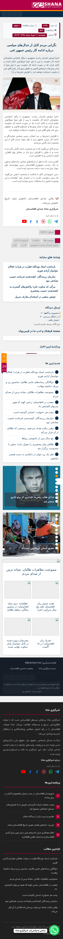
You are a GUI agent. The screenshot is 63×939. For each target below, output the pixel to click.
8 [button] (56, 494)
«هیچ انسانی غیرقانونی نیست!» (38, 548)
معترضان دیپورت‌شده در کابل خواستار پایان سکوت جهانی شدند (18, 643)
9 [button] (56, 497)
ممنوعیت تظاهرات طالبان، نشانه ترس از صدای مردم (31, 571)
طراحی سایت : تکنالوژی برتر (31, 691)
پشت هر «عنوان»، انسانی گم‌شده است (33, 412)
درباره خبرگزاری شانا (47, 668)
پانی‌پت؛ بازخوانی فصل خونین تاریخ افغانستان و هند (30, 825)
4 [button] (56, 479)
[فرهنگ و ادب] (31, 221)
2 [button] (56, 472)
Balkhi (44, 232)
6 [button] (56, 487)
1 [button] (56, 468)
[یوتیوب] (24, 221)
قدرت (23, 245)
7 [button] (56, 490)
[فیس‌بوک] (37, 221)
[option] (31, 488)
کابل (15, 245)
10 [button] (56, 501)
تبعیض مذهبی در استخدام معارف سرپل (35, 296)
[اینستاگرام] (43, 221)
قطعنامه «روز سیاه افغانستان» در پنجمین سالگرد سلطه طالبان (18, 606)
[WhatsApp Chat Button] (54, 930)
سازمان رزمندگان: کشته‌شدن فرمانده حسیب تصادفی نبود (31, 901)
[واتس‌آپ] (49, 221)
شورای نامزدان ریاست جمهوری (44, 245)
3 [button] (56, 476)
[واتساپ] (50, 771)
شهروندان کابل (21, 240)
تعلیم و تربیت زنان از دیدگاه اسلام (38, 816)
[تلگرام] (56, 221)
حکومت (36, 240)
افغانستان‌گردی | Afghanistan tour (40, 663)
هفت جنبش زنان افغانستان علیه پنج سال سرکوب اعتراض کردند (45, 607)
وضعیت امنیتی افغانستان (21, 668)
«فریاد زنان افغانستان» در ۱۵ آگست (45, 643)
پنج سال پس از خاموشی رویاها (38, 438)
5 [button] (56, 483)
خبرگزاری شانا (22, 684)
